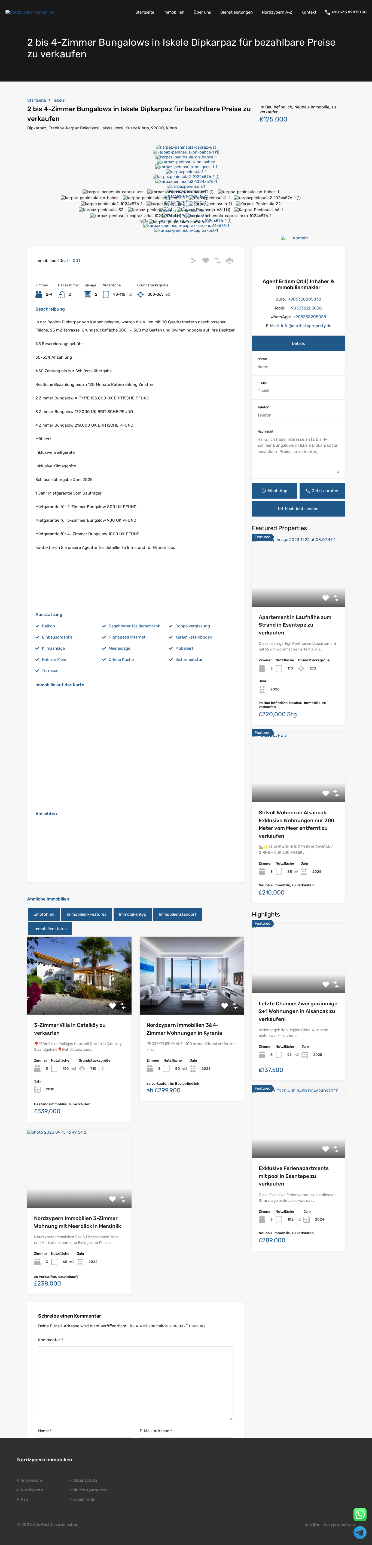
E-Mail (262, 383)
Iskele (59, 100)
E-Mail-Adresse (156, 1430)
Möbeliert (184, 648)
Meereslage (119, 648)
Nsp (24, 1499)
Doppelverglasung (192, 626)
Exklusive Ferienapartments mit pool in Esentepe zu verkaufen (294, 1176)
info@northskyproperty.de (306, 325)
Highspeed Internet (127, 637)
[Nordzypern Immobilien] (29, 12)
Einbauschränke (57, 637)
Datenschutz (85, 1480)
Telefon (263, 407)
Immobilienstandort (177, 914)
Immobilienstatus (50, 928)
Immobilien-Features (86, 914)
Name (45, 1430)
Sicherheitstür (189, 659)
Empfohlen (43, 914)
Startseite (144, 12)
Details (298, 343)
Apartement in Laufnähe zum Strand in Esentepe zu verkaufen (295, 625)
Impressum (31, 1480)
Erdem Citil (83, 1499)
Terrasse (50, 670)
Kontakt (308, 12)
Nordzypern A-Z (277, 12)
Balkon (48, 626)
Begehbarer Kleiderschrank (134, 626)
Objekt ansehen (79, 999)
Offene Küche (121, 659)
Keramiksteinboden (193, 637)
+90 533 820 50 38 (349, 12)
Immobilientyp (132, 914)
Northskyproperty (90, 1490)
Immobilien (173, 12)
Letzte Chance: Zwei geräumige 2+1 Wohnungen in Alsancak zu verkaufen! (298, 1011)
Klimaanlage (53, 648)
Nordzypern (32, 1490)
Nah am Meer (54, 659)
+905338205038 (304, 299)
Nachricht (265, 431)
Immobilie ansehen (298, 592)
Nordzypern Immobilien (44, 1459)
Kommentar (50, 1339)
